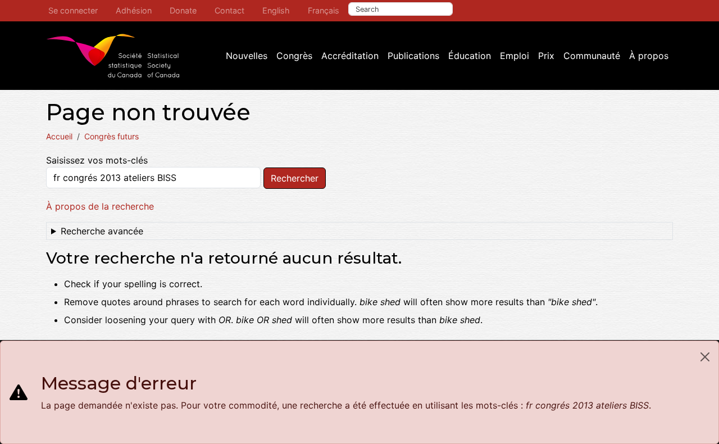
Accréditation (350, 55)
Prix (546, 55)
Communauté (591, 55)
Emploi (514, 55)
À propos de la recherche (100, 206)
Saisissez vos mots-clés (97, 160)
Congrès (294, 55)
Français (323, 10)
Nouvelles (246, 55)
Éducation (469, 55)
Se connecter (73, 10)
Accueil (59, 136)
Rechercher (294, 178)
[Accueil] (113, 55)
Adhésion (134, 10)
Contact (229, 10)
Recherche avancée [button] (102, 231)
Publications (413, 55)
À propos (648, 55)
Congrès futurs (111, 136)
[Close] (704, 357)
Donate (183, 10)
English (276, 10)
